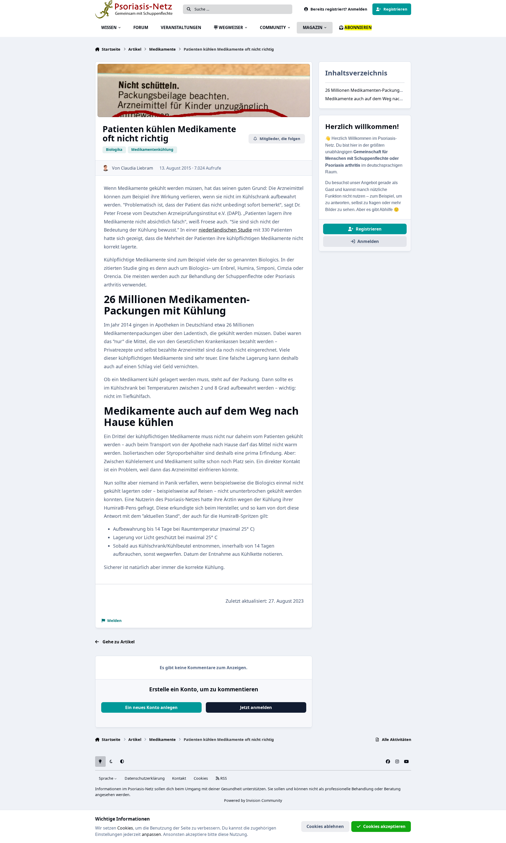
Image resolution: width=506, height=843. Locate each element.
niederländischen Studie (225, 230)
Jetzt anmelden (256, 707)
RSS (223, 778)
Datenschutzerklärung (145, 778)
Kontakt (179, 778)
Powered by (253, 800)
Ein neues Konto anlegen (151, 707)
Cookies (201, 778)
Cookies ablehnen (325, 826)
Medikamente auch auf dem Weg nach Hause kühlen (378, 99)
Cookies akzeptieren (384, 826)
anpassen (151, 834)
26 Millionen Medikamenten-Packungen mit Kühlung (377, 90)
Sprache (106, 778)
